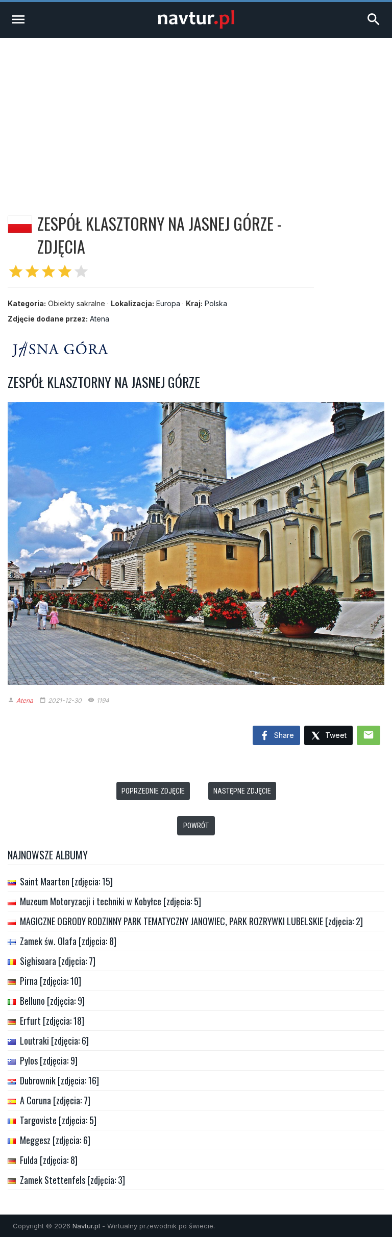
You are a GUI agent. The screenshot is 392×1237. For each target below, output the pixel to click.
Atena (99, 318)
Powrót (196, 826)
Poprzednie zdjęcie (153, 791)
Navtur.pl (86, 1226)
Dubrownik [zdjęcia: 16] (59, 1080)
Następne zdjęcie (242, 791)
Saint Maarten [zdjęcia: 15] (66, 881)
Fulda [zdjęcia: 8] (49, 1160)
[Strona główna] (196, 26)
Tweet (335, 735)
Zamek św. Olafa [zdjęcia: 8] (68, 941)
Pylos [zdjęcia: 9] (49, 1060)
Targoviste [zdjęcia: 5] (58, 1120)
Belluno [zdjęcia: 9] (52, 1000)
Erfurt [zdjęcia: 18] (52, 1020)
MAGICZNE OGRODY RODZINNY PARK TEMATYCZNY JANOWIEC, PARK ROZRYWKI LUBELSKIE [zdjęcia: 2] (191, 921)
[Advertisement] (196, 114)
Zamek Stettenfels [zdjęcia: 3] (72, 1179)
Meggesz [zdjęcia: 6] (55, 1140)
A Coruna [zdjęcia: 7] (55, 1100)
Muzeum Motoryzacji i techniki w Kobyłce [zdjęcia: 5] (110, 901)
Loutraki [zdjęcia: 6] (54, 1040)
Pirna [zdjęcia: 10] (50, 980)
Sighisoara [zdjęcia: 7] (57, 961)
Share (283, 735)
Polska (216, 303)
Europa (168, 303)
